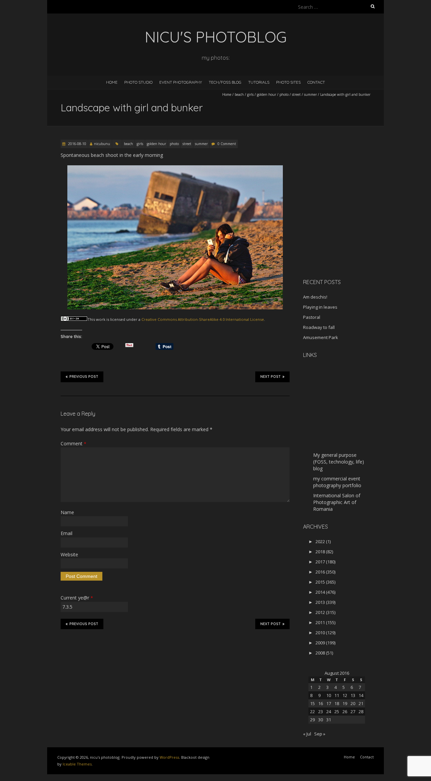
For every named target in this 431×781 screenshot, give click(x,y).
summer (310, 94)
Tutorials (258, 82)
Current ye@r (77, 597)
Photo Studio (138, 82)
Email (66, 533)
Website (69, 554)
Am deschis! (315, 297)
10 (328, 695)
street (296, 94)
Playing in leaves (320, 307)
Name (67, 512)
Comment (73, 443)
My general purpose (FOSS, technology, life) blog (338, 462)
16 (320, 703)
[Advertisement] (345, 226)
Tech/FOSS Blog (225, 82)
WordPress (169, 757)
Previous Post (83, 376)
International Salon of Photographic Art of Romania (336, 502)
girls (250, 94)
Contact (316, 82)
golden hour (266, 94)
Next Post (270, 376)
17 (328, 703)
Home (112, 82)
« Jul (307, 734)
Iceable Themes (77, 763)
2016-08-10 (76, 143)
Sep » (319, 734)
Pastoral (311, 317)
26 (344, 711)
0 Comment (227, 143)
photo (284, 94)
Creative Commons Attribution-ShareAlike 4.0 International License (202, 319)
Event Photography (180, 82)
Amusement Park (320, 337)
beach (239, 94)
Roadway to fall (319, 327)
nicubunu (102, 143)
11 (336, 695)
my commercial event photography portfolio (337, 482)
